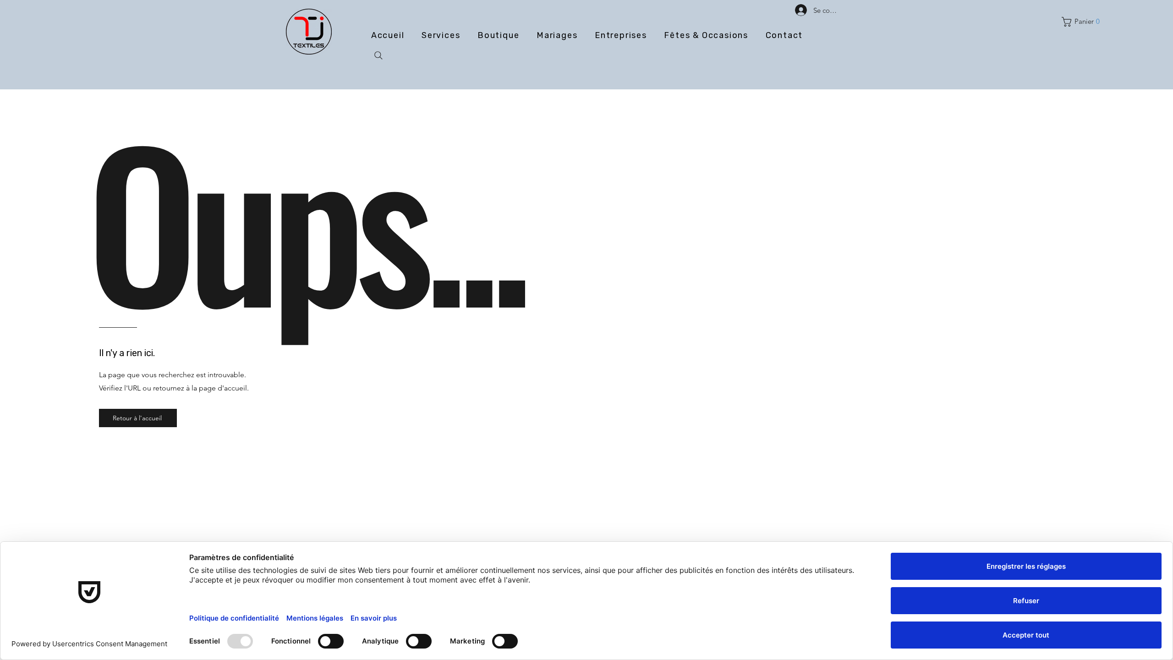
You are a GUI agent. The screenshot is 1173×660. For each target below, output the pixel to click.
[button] (1083, 22)
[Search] (378, 55)
